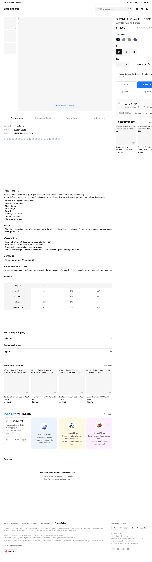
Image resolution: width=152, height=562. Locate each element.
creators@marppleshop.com (129, 543)
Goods (16, 130)
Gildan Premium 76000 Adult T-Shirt (98, 398)
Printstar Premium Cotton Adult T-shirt (16, 398)
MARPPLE (19, 2)
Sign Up (136, 2)
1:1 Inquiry (124, 528)
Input (24, 440)
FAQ (114, 528)
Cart (126, 85)
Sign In (129, 2)
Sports (23, 130)
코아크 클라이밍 (19, 126)
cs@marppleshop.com (140, 538)
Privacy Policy (60, 523)
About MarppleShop (29, 523)
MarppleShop (9, 2)
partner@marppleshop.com (126, 541)
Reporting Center (139, 528)
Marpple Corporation (11, 523)
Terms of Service (45, 523)
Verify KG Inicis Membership (94, 541)
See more (108, 366)
